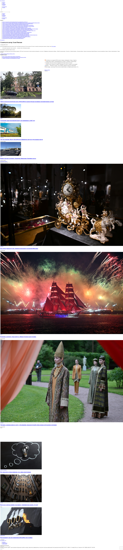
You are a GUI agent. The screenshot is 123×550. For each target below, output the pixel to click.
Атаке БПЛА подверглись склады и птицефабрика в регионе (13, 37)
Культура (1, 246)
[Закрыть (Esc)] (0, 548)
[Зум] (3, 548)
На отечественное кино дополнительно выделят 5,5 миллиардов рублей (14, 57)
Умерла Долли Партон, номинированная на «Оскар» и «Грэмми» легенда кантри (61, 61)
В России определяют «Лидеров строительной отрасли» (13, 38)
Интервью (4, 4)
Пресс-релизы (4, 543)
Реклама (3, 7)
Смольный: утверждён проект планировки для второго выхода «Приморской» (17, 32)
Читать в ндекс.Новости (5, 53)
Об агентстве (4, 6)
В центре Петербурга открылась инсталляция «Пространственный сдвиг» (16, 35)
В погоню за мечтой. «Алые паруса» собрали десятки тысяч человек (18, 336)
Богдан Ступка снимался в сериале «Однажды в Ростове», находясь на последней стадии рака (61, 65)
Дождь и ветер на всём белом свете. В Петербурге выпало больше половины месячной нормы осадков (21, 22)
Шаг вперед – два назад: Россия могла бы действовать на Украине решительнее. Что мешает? (61, 67)
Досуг (1, 334)
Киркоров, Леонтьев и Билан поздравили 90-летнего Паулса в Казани (59, 62)
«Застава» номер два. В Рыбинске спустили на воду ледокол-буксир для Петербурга (17, 25)
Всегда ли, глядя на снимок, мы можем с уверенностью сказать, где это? (19, 504)
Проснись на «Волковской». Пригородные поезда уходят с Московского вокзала (17, 29)
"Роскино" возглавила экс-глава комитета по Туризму (11, 58)
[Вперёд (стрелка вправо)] (1, 549)
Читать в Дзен (12, 53)
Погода (1, 99)
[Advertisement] (29, 435)
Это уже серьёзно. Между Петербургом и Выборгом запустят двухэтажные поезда (17, 23)
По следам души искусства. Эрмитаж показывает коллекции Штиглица (19, 248)
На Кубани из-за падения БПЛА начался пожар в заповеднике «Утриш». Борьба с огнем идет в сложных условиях (61, 61)
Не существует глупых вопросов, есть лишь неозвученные (15, 472)
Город (1, 118)
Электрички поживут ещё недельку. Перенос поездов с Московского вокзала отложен (18, 26)
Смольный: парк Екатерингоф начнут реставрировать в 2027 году (17, 120)
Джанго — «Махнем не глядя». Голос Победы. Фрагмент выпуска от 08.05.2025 (61, 65)
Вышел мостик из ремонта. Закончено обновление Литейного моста (15, 24)
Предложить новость (3, 161)
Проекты (3, 16)
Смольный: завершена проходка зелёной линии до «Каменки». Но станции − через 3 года (18, 30)
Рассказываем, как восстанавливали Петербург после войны (16, 537)
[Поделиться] (1, 548)
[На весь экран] (2, 548)
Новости (3, 2)
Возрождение (2, 535)
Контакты (4, 542)
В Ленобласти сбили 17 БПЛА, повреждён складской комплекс (14, 31)
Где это (1, 502)
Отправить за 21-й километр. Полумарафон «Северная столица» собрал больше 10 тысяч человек (20, 28)
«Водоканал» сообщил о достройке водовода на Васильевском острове (15, 33)
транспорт (2, 137)
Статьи (3, 3)
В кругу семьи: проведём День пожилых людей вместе (11, 56)
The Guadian (54, 46)
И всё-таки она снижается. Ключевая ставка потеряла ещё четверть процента (16, 36)
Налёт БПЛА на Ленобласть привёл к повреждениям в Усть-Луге (14, 27)
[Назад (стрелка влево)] (0, 549)
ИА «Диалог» (2, 0)
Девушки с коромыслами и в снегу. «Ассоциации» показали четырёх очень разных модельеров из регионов (28, 425)
